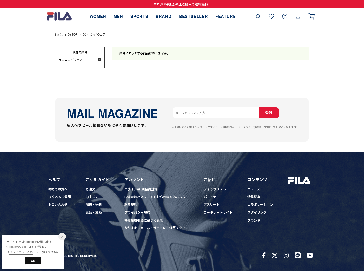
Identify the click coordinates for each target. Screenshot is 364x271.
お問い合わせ (58, 204)
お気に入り (271, 16)
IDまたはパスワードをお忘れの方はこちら (154, 196)
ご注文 (90, 189)
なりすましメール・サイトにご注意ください (156, 227)
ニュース (253, 189)
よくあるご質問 (59, 196)
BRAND (164, 16)
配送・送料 (94, 204)
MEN (118, 16)
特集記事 (253, 196)
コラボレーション (260, 204)
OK (33, 260)
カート (311, 16)
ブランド (253, 220)
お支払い (92, 196)
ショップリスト (215, 189)
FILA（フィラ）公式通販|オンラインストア (59, 16)
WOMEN (98, 16)
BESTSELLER (193, 16)
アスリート (212, 204)
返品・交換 (94, 212)
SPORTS (139, 16)
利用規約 (225, 127)
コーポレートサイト (218, 212)
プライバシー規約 (248, 127)
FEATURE (225, 16)
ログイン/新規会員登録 (140, 189)
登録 (268, 112)
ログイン (298, 16)
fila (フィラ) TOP (66, 34)
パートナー (212, 196)
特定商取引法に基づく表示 (143, 220)
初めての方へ (58, 189)
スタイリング (257, 212)
